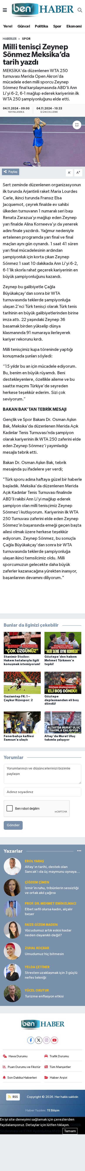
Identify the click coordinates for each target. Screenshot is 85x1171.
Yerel (7, 26)
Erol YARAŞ (34, 861)
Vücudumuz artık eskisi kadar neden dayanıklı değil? (48, 933)
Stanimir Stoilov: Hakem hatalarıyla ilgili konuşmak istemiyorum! (22, 660)
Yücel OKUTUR (37, 990)
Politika (41, 26)
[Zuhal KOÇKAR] (12, 951)
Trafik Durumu (59, 1056)
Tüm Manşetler (60, 1067)
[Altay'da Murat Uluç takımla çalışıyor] (63, 722)
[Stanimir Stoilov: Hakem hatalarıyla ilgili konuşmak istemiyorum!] (22, 643)
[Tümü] (79, 851)
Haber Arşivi (58, 1077)
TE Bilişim (53, 1110)
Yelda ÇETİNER (37, 967)
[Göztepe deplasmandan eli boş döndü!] (63, 683)
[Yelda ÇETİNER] (12, 972)
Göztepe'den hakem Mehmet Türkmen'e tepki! (60, 660)
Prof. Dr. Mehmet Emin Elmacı (50, 903)
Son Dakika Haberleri (22, 1077)
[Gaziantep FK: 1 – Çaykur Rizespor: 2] (22, 683)
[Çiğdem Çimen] (12, 887)
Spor (57, 26)
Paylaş (12, 171)
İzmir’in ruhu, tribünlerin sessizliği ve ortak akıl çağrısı (52, 890)
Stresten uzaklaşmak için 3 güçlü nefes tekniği (51, 975)
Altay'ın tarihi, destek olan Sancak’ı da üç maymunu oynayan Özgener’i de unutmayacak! (51, 869)
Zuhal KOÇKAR (37, 948)
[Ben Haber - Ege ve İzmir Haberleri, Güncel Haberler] (42, 10)
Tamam (70, 1131)
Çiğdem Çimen (37, 882)
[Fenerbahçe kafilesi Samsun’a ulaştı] (22, 722)
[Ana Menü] (5, 10)
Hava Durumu (18, 1056)
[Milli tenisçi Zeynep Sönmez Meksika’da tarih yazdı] (42, 142)
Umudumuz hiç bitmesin (44, 954)
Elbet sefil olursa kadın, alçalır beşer (49, 911)
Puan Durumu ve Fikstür (24, 1067)
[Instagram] (46, 1040)
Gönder (13, 825)
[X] (38, 1040)
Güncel (23, 26)
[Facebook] (30, 1040)
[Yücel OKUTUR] (12, 993)
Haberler (10, 38)
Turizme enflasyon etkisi (44, 996)
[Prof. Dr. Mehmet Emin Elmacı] (12, 909)
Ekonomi (74, 26)
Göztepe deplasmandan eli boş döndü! (61, 700)
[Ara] (80, 10)
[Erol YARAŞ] (12, 866)
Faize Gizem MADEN (41, 924)
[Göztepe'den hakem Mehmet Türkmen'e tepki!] (63, 643)
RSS (15, 1097)
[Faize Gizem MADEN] (12, 930)
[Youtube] (54, 1040)
